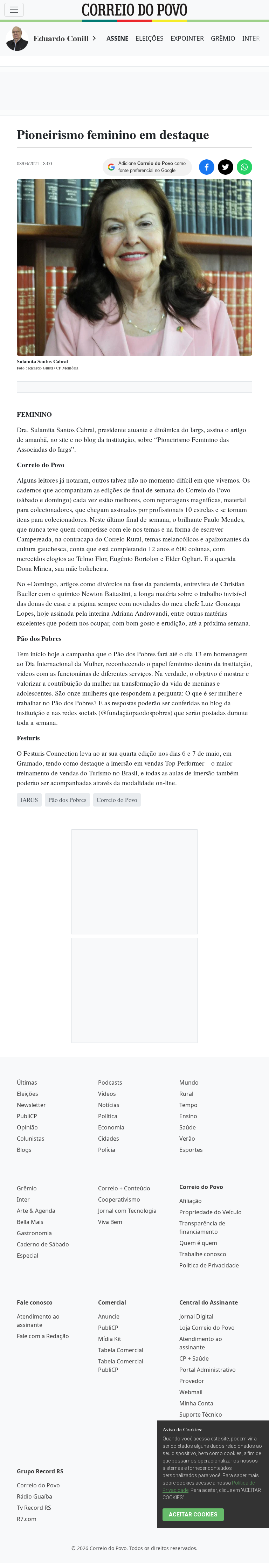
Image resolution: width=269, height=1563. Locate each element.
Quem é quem (198, 1243)
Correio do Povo (38, 1485)
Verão (187, 1138)
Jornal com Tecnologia (127, 1211)
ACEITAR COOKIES (193, 1514)
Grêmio (27, 1188)
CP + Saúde (194, 1358)
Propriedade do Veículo (210, 1212)
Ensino (188, 1116)
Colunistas (30, 1138)
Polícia (106, 1150)
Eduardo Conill (61, 38)
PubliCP (27, 1116)
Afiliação (190, 1201)
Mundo (189, 1082)
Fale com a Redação (43, 1336)
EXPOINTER (187, 38)
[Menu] (14, 10)
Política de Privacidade (209, 1265)
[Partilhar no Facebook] (206, 167)
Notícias (108, 1105)
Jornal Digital (196, 1316)
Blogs (24, 1150)
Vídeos (107, 1094)
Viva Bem (110, 1222)
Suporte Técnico (200, 1414)
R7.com (26, 1519)
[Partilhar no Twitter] (225, 167)
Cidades (108, 1138)
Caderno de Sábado (43, 1244)
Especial (27, 1255)
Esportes (191, 1150)
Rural (186, 1094)
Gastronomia (34, 1233)
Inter (23, 1199)
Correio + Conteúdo (124, 1188)
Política (107, 1116)
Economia (111, 1127)
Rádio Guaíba (34, 1496)
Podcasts (110, 1082)
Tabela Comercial (120, 1350)
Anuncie (108, 1316)
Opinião (27, 1127)
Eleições (27, 1094)
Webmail (190, 1392)
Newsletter (31, 1105)
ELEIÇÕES (150, 38)
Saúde (187, 1127)
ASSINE (117, 38)
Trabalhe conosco (202, 1254)
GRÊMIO (223, 38)
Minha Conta (196, 1403)
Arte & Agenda (36, 1211)
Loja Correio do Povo (207, 1328)
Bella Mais (30, 1222)
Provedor (191, 1381)
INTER (251, 38)
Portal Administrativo (207, 1370)
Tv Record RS (34, 1508)
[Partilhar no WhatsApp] (244, 167)
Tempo (188, 1105)
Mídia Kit (109, 1339)
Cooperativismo (119, 1199)
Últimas (27, 1082)
